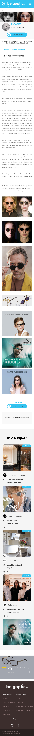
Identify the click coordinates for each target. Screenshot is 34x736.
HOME (5, 698)
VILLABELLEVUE (21, 43)
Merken (10, 10)
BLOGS (18, 698)
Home (5, 10)
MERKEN (6, 706)
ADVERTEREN (20, 702)
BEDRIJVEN (6, 710)
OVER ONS (6, 714)
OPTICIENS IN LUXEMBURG (24, 710)
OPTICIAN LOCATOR (9, 702)
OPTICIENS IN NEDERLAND (24, 706)
